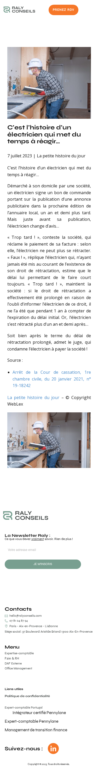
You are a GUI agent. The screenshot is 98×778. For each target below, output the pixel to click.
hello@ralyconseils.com (25, 615)
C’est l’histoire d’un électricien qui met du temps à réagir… (44, 134)
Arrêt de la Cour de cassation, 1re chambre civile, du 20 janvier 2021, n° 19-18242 (52, 378)
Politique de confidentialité (27, 696)
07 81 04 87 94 (18, 620)
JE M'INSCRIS (42, 564)
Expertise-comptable (19, 653)
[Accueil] (19, 9)
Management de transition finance (36, 729)
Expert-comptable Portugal (24, 707)
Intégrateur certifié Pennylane (39, 712)
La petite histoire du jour (61, 156)
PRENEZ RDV (63, 9)
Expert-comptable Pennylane (31, 721)
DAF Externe (13, 663)
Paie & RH (12, 658)
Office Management (18, 668)
